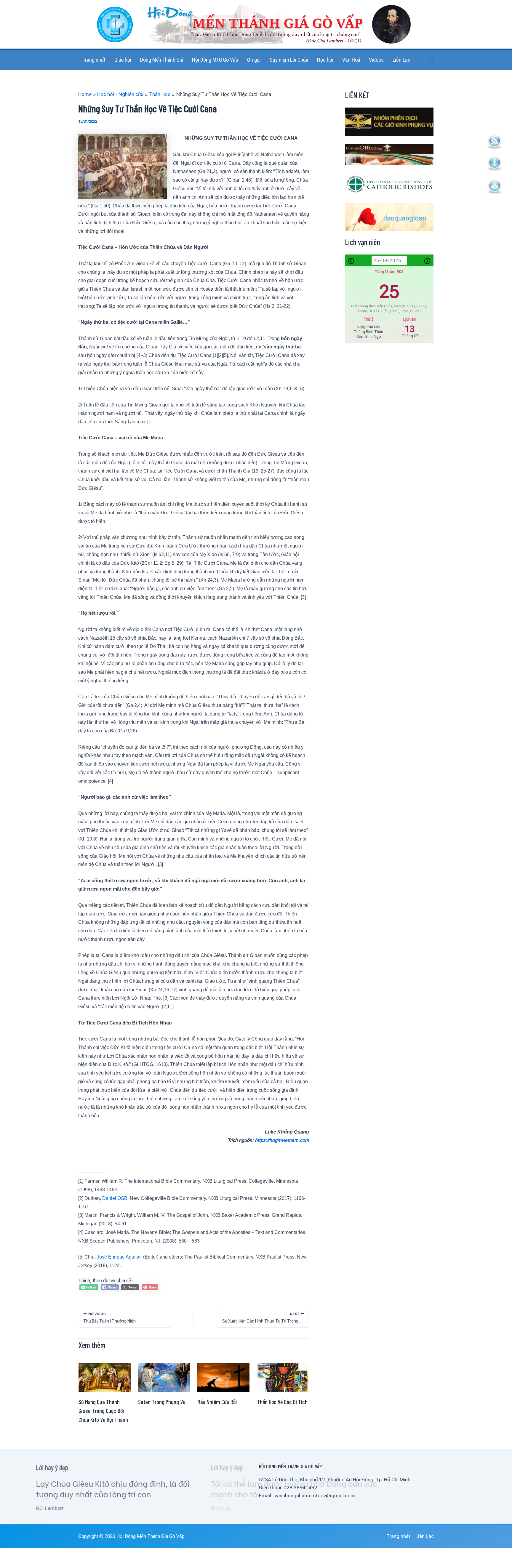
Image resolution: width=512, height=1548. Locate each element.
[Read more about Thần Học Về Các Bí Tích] (283, 1377)
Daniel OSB (114, 1198)
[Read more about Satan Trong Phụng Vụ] (164, 1377)
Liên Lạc (424, 1536)
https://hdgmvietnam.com (282, 1140)
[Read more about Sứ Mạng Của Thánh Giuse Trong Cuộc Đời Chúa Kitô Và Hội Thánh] (105, 1377)
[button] (431, 60)
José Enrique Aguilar (119, 1256)
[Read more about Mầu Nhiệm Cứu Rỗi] (223, 1377)
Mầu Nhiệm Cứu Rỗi (217, 1401)
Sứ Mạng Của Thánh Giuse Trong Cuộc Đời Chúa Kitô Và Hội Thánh (103, 1410)
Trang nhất (398, 1536)
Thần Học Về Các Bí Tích (282, 1401)
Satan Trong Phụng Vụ (161, 1401)
